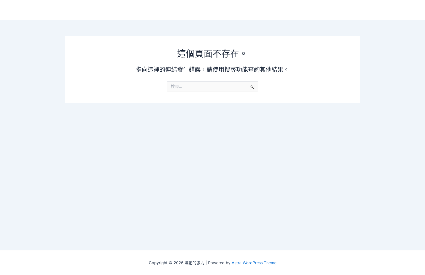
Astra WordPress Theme (254, 262)
